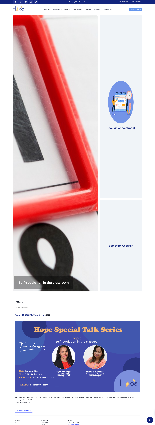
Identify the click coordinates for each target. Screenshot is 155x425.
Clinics (66, 10)
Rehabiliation (77, 10)
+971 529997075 (136, 2)
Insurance (88, 10)
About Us (46, 10)
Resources (97, 10)
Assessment (57, 10)
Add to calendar (24, 411)
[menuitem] (46, 9)
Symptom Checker (136, 10)
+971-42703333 (123, 2)
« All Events (19, 302)
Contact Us (107, 10)
